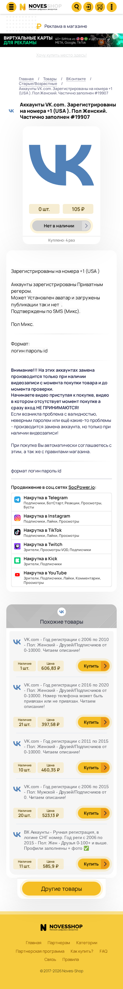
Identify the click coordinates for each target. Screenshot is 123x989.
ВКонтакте (76, 79)
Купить (91, 666)
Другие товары (61, 888)
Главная (26, 79)
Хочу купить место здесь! (61, 55)
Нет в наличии (59, 226)
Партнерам (59, 942)
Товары (50, 79)
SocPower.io (81, 487)
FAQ (103, 951)
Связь (50, 959)
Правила (70, 959)
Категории (86, 942)
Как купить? (82, 951)
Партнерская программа (40, 951)
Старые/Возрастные (38, 83)
